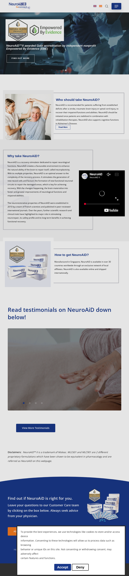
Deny (80, 567)
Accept (62, 567)
